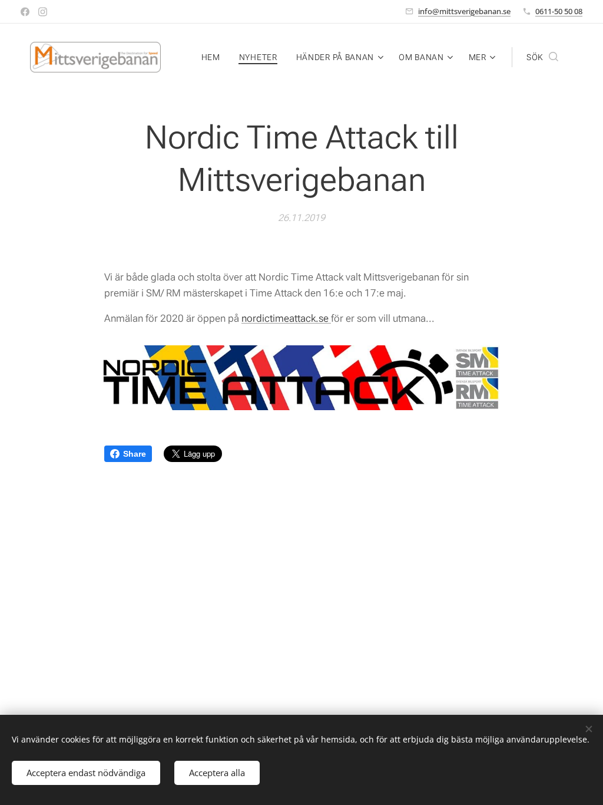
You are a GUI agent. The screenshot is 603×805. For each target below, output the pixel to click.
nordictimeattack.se (286, 318)
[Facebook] (25, 12)
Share (134, 453)
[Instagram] (42, 12)
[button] (542, 57)
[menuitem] (214, 57)
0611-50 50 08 (558, 11)
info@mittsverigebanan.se (464, 11)
